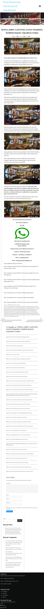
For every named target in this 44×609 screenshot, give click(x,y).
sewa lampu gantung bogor (29, 306)
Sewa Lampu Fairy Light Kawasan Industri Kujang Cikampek (21, 399)
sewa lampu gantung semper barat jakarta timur (17, 313)
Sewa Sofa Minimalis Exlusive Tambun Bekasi (18, 430)
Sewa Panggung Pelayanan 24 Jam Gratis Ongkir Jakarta (20, 434)
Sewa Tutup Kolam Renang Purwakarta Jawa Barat (19, 372)
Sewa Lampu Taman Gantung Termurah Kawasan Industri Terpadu (22, 380)
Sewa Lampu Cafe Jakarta (14, 354)
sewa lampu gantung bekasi (19, 306)
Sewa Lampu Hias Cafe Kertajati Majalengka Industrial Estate (21, 412)
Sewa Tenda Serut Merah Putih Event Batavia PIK (13, 533)
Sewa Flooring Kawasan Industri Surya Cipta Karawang (20, 408)
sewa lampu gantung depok (20, 307)
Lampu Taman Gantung (15, 304)
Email (8, 498)
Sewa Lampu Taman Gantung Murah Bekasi (18, 363)
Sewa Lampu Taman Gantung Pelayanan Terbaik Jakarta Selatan (21, 426)
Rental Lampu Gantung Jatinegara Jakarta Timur (18, 458)
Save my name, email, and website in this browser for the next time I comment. (22, 508)
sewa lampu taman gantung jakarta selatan (32, 314)
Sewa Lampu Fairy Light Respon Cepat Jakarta (18, 417)
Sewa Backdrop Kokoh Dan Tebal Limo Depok (18, 449)
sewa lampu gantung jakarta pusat (18, 309)
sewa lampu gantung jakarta (30, 307)
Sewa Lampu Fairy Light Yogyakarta (16, 345)
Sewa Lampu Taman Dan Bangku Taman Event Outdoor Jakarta (21, 471)
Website (8, 502)
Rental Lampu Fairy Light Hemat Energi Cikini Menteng (20, 341)
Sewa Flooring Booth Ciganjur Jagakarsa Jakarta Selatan (20, 358)
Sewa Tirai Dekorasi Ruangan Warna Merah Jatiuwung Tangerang (22, 453)
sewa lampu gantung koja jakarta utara (22, 310)
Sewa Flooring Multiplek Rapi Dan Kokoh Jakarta (19, 439)
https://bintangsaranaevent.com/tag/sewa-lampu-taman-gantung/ (19, 297)
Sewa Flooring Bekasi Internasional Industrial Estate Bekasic (21, 385)
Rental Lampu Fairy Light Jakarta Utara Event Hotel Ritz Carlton (21, 350)
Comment (8, 483)
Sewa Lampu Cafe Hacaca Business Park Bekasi (18, 376)
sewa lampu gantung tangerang (31, 313)
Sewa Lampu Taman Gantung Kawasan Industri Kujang (20, 404)
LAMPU (9, 304)
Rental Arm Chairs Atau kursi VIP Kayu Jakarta (12, 528)
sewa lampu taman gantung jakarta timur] (11, 316)
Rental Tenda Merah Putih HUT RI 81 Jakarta (12, 532)
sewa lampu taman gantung (20, 314)
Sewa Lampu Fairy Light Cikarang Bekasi (17, 367)
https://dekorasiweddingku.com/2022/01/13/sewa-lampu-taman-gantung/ (21, 302)
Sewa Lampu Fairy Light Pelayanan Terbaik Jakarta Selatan (20, 421)
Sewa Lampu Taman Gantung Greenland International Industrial (21, 389)
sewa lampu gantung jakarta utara (30, 309)
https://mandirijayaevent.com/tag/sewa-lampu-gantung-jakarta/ (18, 292)
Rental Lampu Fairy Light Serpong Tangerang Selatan (19, 336)
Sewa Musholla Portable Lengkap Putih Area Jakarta (13, 529)
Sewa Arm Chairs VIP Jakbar (17, 549)
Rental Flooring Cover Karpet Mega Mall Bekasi (13, 557)
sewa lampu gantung (10, 306)
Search (4, 518)
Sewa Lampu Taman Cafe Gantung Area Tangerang (19, 462)
